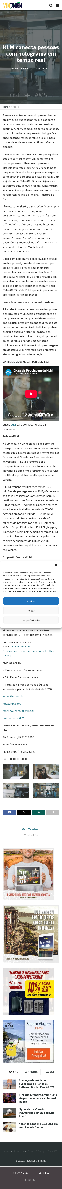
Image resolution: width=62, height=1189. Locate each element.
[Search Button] (51, 5)
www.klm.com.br (13, 696)
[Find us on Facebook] (25, 1180)
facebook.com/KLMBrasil (18, 710)
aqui (13, 424)
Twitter (49, 650)
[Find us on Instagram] (29, 1180)
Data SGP (53, 1151)
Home (5, 106)
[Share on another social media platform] (52, 812)
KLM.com (18, 646)
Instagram (24, 650)
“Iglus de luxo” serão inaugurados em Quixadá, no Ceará (36, 1113)
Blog (8, 655)
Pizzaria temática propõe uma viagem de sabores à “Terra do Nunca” (38, 1098)
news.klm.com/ (12, 703)
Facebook (38, 650)
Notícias (15, 106)
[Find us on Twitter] (34, 1180)
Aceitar (31, 601)
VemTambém (21, 68)
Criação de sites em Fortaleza (35, 1173)
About (6, 1151)
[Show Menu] (57, 5)
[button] (56, 565)
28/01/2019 (40, 68)
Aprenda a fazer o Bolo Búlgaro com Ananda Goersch (38, 1125)
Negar (31, 610)
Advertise (19, 1151)
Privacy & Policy (36, 1151)
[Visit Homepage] (13, 5)
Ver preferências (31, 620)
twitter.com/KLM (13, 718)
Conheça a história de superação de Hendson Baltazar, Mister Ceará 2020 (37, 1084)
